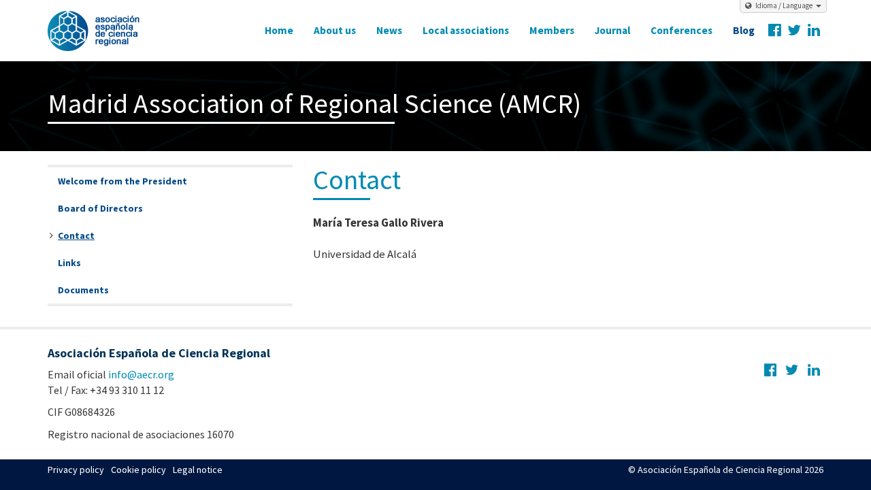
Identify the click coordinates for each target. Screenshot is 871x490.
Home (279, 30)
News (389, 30)
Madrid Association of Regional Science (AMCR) (314, 103)
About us (335, 30)
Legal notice (198, 469)
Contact (76, 235)
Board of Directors (100, 208)
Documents (83, 290)
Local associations (466, 30)
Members (551, 30)
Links (69, 263)
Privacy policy (76, 469)
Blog (744, 30)
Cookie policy (138, 469)
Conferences (681, 30)
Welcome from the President (122, 181)
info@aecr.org (141, 374)
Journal (612, 30)
